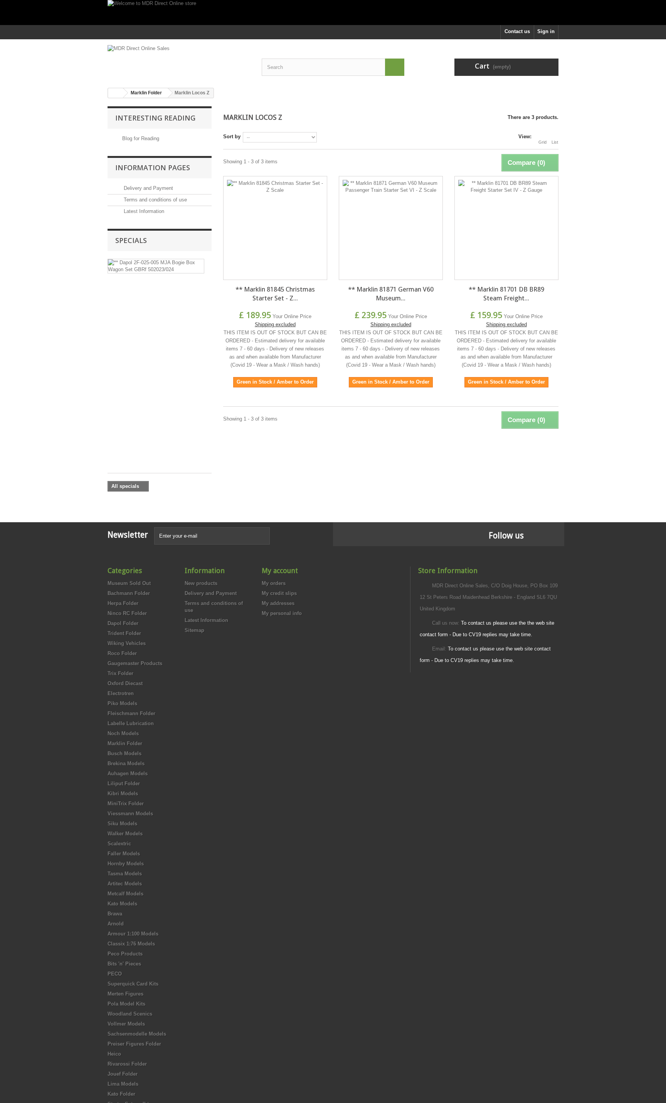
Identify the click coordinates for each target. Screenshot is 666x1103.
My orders (274, 583)
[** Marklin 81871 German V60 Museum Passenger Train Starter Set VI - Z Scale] (391, 228)
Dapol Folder (123, 623)
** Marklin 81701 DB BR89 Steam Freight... (506, 293)
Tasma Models (125, 874)
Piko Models (122, 703)
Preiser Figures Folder (134, 1044)
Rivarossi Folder (127, 1064)
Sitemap (194, 630)
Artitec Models (125, 884)
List (555, 142)
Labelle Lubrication (131, 723)
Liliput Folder (124, 783)
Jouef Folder (123, 1074)
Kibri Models (123, 793)
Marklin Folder (125, 743)
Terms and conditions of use (154, 200)
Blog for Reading (140, 138)
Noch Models (123, 733)
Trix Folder (120, 673)
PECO (115, 974)
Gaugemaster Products (135, 663)
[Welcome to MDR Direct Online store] (333, 12)
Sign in (546, 31)
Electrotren (121, 693)
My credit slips (279, 593)
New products (201, 583)
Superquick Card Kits (133, 984)
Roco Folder (122, 653)
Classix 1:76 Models (131, 944)
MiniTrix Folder (126, 803)
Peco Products (125, 954)
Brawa (115, 914)
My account (280, 571)
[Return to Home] (115, 93)
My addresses (278, 603)
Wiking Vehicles (127, 643)
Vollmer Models (126, 1024)
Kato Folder (121, 1094)
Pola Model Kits (126, 1004)
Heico (114, 1054)
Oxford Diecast (125, 683)
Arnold (116, 924)
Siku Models (122, 823)
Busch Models (124, 753)
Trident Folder (124, 633)
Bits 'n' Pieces (124, 964)
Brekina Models (126, 763)
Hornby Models (126, 864)
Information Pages (152, 167)
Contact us (517, 31)
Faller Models (124, 854)
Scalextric (119, 844)
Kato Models (122, 904)
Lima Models (123, 1084)
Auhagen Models (128, 773)
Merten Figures (125, 994)
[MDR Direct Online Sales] (179, 60)
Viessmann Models (130, 813)
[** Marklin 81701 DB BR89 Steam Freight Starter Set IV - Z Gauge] (506, 228)
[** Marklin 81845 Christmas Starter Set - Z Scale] (275, 228)
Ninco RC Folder (127, 613)
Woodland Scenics (130, 1014)
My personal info (282, 613)
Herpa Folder (123, 603)
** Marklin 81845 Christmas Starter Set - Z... (275, 293)
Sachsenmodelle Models (137, 1034)
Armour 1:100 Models (133, 934)
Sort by (231, 136)
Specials (131, 240)
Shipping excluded (275, 324)
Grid (542, 142)
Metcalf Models (125, 894)
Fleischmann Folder (131, 713)
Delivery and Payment (147, 188)
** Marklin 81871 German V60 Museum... (391, 293)
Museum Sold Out (129, 583)
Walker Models (125, 833)
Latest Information (143, 211)
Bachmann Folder (129, 593)
